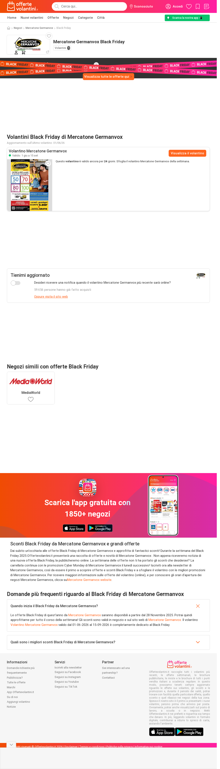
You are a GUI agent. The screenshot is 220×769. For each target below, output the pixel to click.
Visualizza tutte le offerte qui (106, 77)
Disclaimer (70, 746)
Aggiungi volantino (18, 701)
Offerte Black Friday (47, 64)
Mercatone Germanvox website (89, 580)
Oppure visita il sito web (51, 297)
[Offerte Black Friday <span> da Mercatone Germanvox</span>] (96, 64)
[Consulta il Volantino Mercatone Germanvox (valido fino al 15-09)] (29, 185)
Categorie (85, 18)
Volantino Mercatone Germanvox (34, 625)
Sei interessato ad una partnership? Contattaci (116, 672)
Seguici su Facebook (68, 672)
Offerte (53, 18)
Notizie (11, 706)
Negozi (68, 18)
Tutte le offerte (16, 682)
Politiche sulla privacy (119, 746)
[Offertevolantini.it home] (22, 6)
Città (101, 18)
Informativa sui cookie (148, 746)
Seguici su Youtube (67, 681)
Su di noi (12, 697)
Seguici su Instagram (68, 677)
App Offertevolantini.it (20, 692)
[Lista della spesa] (206, 6)
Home (11, 18)
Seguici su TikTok (66, 686)
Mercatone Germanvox (39, 27)
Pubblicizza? (15, 677)
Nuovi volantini (32, 18)
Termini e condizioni (91, 746)
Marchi (11, 687)
